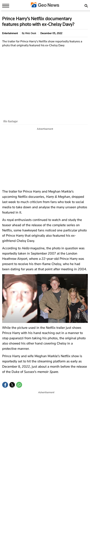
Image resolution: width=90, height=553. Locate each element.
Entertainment (10, 33)
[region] (45, 158)
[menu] (4, 5)
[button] (5, 385)
